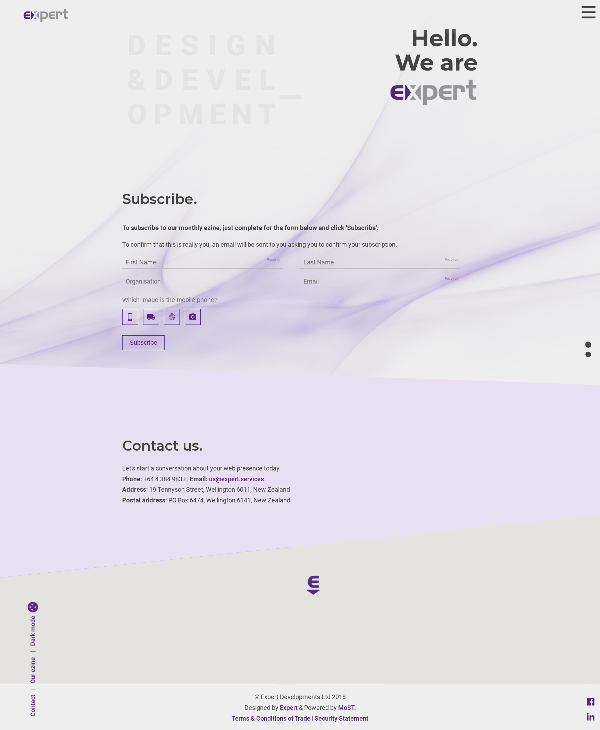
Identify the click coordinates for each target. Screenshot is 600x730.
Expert (289, 707)
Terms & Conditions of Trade (271, 718)
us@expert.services (236, 479)
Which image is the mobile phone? (170, 299)
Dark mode (32, 631)
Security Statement (341, 718)
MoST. (347, 707)
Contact (32, 706)
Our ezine (32, 670)
